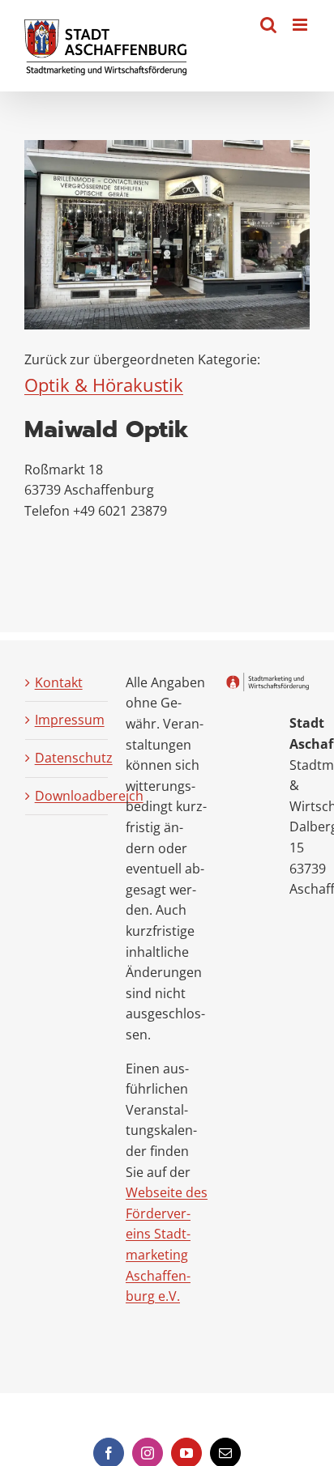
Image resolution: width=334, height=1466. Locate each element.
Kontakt (59, 682)
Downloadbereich (67, 796)
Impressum (67, 720)
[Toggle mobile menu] (301, 24)
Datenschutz (67, 758)
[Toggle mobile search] (268, 24)
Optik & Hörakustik (103, 384)
